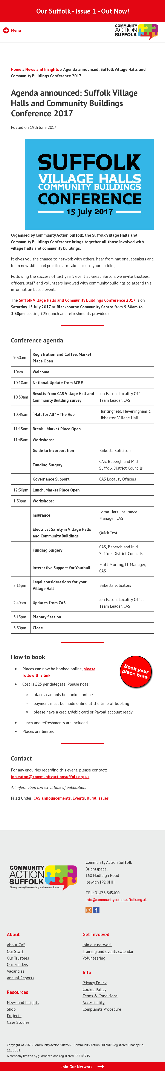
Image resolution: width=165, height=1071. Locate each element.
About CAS (16, 944)
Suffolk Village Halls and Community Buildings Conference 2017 (77, 300)
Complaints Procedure (101, 1009)
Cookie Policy (94, 989)
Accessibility (93, 1002)
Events (79, 798)
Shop (11, 1009)
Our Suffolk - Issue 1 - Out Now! (82, 10)
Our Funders (17, 964)
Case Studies (18, 1022)
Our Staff (15, 951)
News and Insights (42, 69)
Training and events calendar (107, 951)
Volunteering (93, 958)
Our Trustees (18, 958)
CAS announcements (52, 798)
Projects (14, 1015)
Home (16, 69)
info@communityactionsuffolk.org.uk (116, 899)
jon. (14, 776)
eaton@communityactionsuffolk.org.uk (53, 776)
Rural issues (98, 798)
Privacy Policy (94, 982)
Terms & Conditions (100, 995)
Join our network (97, 944)
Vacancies (15, 971)
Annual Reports (20, 977)
